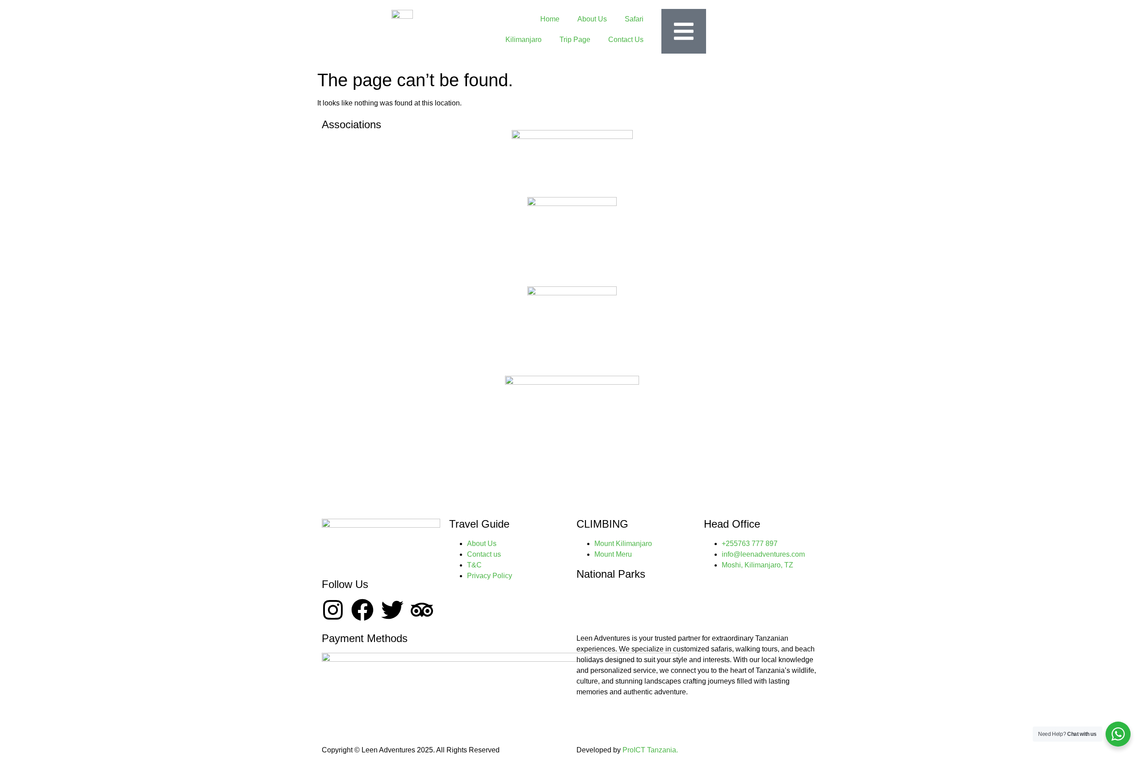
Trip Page (574, 39)
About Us (592, 19)
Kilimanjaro (523, 39)
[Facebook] (362, 610)
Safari (634, 19)
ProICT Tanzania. (650, 750)
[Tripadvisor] (422, 610)
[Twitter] (392, 610)
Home (549, 19)
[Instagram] (333, 610)
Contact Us (626, 39)
